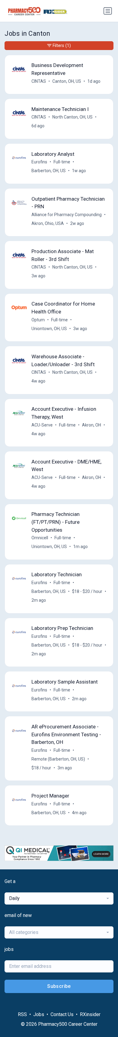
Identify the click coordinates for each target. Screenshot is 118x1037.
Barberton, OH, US (48, 170)
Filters (62, 45)
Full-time (62, 161)
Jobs (38, 1014)
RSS (22, 1014)
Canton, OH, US (66, 81)
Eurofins (39, 161)
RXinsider (90, 1014)
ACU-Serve (42, 425)
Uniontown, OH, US (49, 328)
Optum (38, 319)
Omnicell (39, 537)
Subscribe (59, 986)
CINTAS (38, 81)
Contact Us (62, 1014)
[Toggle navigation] (107, 11)
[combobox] (59, 898)
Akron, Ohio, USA (47, 223)
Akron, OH (91, 425)
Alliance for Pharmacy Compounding (66, 214)
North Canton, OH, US (72, 117)
